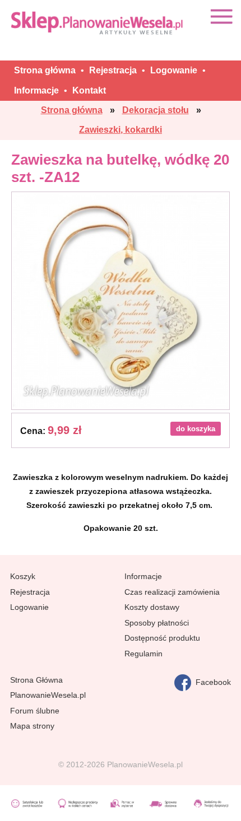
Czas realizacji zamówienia (172, 591)
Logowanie (29, 607)
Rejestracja (30, 591)
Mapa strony (32, 725)
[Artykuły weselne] (98, 22)
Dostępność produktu (162, 637)
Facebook (211, 682)
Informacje (143, 576)
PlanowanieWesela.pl (48, 695)
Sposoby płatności (156, 622)
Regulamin (143, 653)
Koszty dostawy (151, 607)
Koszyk (22, 576)
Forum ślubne (34, 710)
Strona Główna (36, 679)
